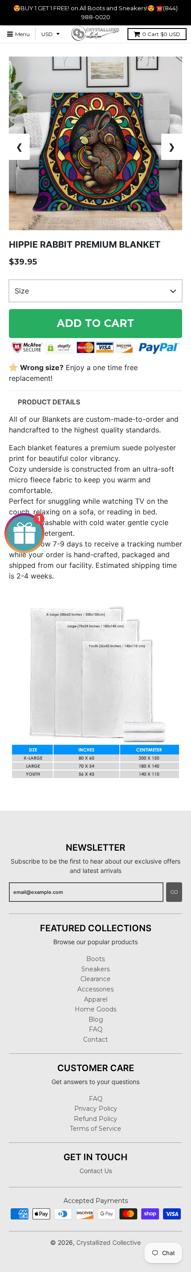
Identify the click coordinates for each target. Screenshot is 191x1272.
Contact (95, 1040)
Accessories (95, 989)
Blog (95, 1019)
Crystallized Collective (108, 1242)
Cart (161, 34)
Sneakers (95, 969)
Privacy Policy (95, 1109)
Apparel (95, 999)
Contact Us (96, 1170)
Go (174, 892)
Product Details (49, 402)
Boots (95, 959)
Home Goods (95, 1009)
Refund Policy (95, 1119)
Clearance (95, 979)
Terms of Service (95, 1129)
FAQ (96, 1029)
